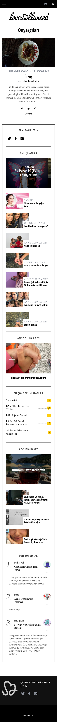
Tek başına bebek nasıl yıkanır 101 (17, 432)
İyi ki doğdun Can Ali (16, 415)
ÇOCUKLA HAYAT (34, 222)
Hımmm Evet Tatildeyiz (28, 470)
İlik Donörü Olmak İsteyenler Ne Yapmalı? (17, 422)
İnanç (28, 76)
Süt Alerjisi (11, 400)
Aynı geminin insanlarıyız (36, 265)
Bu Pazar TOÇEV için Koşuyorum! (28, 173)
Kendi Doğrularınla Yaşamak (23, 600)
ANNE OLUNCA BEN (36, 242)
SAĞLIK (28, 200)
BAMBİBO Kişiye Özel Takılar (17, 407)
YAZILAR (25, 71)
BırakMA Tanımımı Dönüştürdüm (28, 378)
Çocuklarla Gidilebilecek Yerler (26, 568)
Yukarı (26, 716)
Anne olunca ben (32, 245)
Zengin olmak (30, 324)
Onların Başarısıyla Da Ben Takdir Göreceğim (36, 521)
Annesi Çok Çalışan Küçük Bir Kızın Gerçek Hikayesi (36, 284)
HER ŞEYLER (14, 71)
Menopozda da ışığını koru (34, 205)
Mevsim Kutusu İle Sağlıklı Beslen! (27, 626)
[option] (28, 362)
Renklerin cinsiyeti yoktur (36, 305)
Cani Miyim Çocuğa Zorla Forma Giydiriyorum (35, 541)
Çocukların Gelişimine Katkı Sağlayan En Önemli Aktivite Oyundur (36, 500)
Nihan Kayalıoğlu (30, 80)
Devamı (28, 114)
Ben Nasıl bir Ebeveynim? (36, 226)
